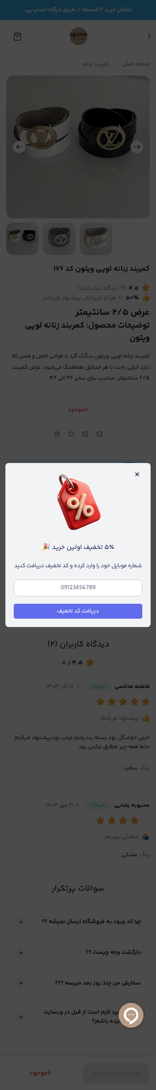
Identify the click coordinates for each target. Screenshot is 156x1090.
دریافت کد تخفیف (78, 611)
